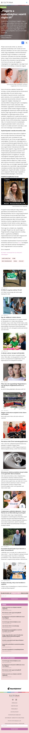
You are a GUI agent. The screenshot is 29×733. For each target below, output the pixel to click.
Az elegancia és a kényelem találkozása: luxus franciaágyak (13, 617)
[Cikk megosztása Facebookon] (23, 43)
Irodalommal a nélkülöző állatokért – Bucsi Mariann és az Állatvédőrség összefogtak (13, 512)
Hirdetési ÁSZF (14, 705)
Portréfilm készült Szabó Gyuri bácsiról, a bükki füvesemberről (13, 549)
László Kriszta (6, 37)
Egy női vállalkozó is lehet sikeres (11, 317)
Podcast (21, 261)
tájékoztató (15, 717)
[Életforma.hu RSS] (16, 699)
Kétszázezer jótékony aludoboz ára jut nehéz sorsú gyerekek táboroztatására (14, 472)
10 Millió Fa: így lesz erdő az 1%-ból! (11, 290)
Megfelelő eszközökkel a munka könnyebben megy (13, 645)
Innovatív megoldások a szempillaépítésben (13, 649)
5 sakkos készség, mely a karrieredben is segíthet (13, 583)
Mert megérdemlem (7, 261)
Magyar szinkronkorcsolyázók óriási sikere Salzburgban (13, 413)
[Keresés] (27, 2)
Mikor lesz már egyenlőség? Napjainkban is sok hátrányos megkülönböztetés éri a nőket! (13, 385)
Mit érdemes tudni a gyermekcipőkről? (11, 612)
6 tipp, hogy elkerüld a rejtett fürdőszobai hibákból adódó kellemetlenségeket (12, 635)
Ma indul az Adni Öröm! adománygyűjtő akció (14, 441)
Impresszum (14, 702)
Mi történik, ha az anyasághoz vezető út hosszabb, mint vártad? (12, 630)
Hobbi (13, 258)
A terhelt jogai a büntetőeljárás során (11, 622)
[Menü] (2, 2)
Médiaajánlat (14, 708)
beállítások (21, 717)
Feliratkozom (14, 598)
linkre (20, 242)
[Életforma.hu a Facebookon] (13, 699)
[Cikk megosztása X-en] (26, 42)
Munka (15, 261)
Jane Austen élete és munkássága (10, 625)
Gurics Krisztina (6, 258)
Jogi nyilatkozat (14, 711)
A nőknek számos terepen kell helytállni (13, 353)
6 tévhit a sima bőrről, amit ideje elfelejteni (13, 640)
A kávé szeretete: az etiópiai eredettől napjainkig (11, 608)
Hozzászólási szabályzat (14, 714)
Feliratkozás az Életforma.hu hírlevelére (14, 723)
